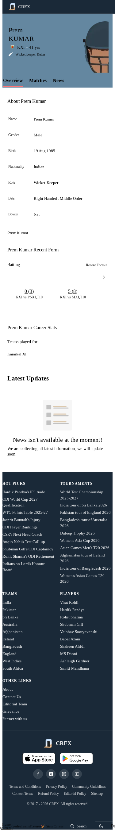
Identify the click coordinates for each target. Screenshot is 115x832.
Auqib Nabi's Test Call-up (23, 541)
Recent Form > (97, 265)
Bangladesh (12, 646)
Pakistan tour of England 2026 (85, 512)
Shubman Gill (71, 624)
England (9, 653)
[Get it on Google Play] (76, 758)
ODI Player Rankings (19, 527)
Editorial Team (14, 704)
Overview (13, 80)
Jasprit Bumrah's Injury (21, 519)
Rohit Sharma (71, 617)
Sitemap (97, 793)
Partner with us (14, 718)
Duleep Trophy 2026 (77, 533)
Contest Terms (22, 793)
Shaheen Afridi (72, 646)
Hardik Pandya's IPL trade (23, 492)
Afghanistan (12, 631)
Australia (9, 624)
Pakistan (9, 609)
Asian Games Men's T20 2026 (84, 548)
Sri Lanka (10, 617)
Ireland (8, 639)
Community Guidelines (89, 786)
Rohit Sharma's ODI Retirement (28, 556)
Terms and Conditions (25, 786)
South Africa (12, 668)
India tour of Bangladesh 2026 (85, 568)
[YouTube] (77, 774)
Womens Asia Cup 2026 (80, 540)
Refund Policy (48, 793)
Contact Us (11, 696)
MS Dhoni (68, 653)
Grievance (10, 711)
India (6, 602)
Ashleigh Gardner (74, 661)
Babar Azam (70, 639)
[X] (51, 774)
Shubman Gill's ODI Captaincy (27, 549)
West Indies (11, 661)
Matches (38, 80)
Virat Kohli (69, 602)
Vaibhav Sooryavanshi (79, 631)
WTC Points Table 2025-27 (25, 512)
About (7, 689)
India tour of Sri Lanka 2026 (83, 505)
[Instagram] (64, 774)
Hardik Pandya (72, 609)
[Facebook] (38, 774)
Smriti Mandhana (74, 668)
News (58, 80)
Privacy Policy (56, 786)
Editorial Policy (75, 793)
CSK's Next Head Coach (22, 534)
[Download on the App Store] (39, 758)
